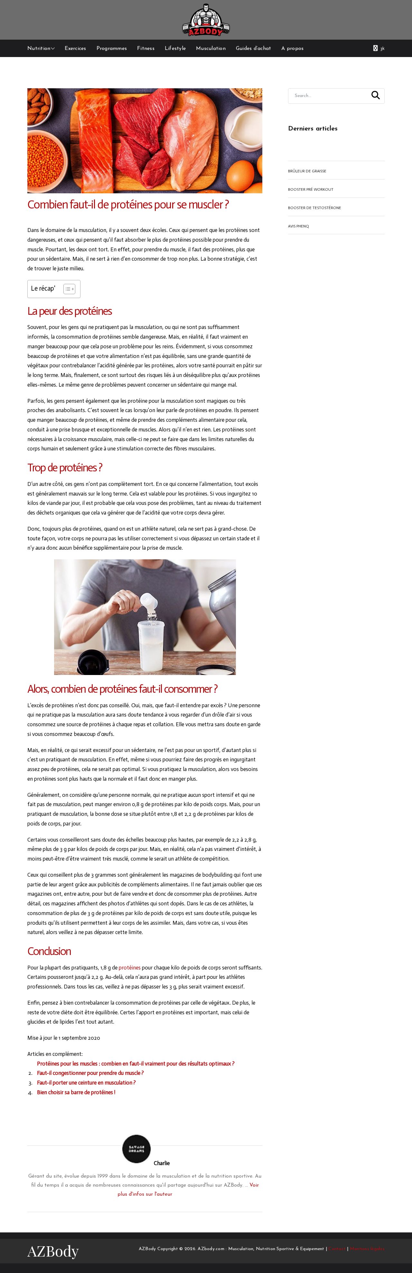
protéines (130, 967)
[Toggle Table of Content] (66, 289)
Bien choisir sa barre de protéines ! (76, 1092)
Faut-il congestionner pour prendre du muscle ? (90, 1073)
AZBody (53, 1250)
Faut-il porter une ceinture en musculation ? (86, 1082)
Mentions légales (367, 1249)
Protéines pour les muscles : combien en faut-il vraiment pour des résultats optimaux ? (136, 1063)
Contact (337, 1249)
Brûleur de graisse (307, 171)
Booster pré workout (310, 189)
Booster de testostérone (314, 208)
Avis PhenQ (298, 226)
